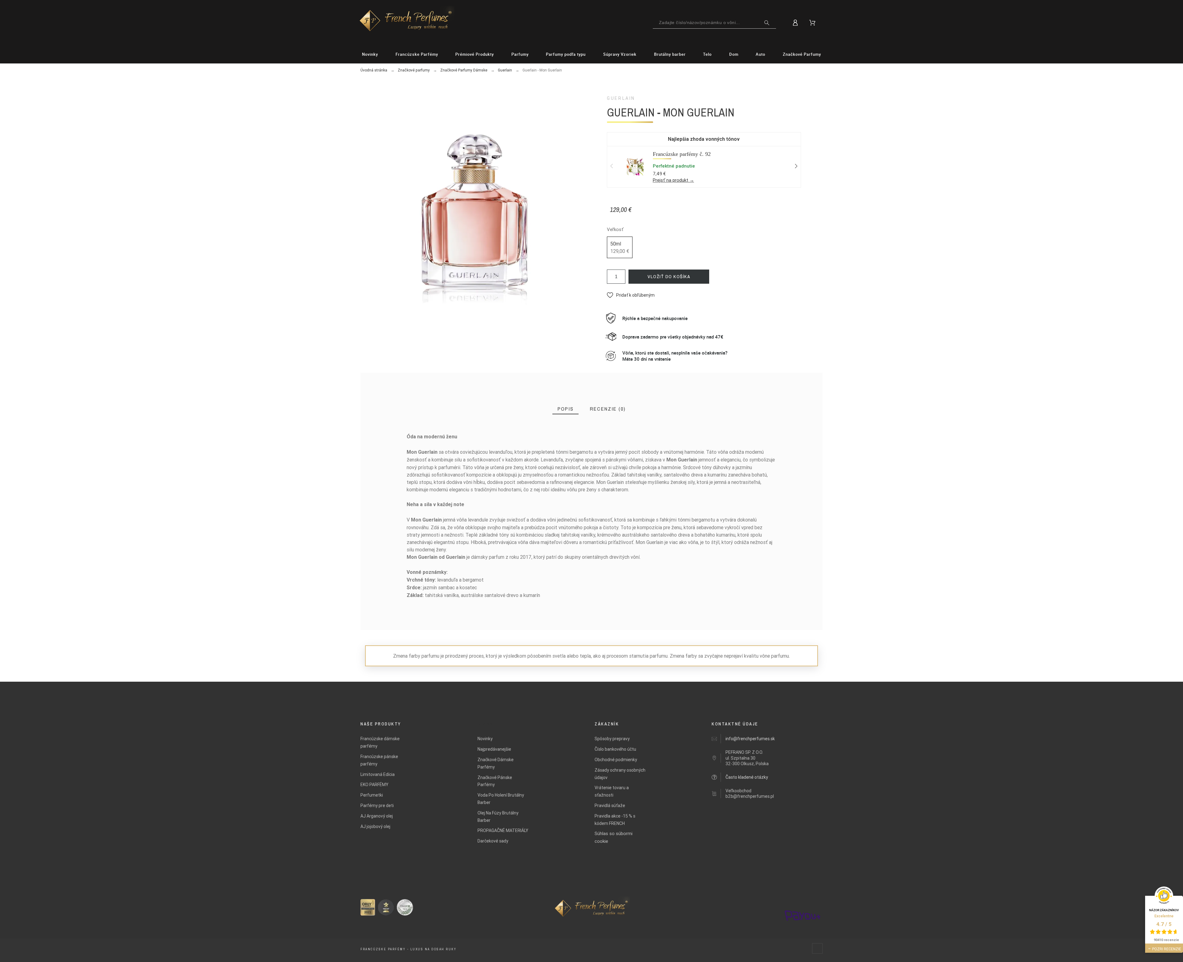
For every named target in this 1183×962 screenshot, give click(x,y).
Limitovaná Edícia (377, 774)
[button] (631, 295)
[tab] (565, 409)
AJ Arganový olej (376, 816)
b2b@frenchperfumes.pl (750, 796)
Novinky (485, 738)
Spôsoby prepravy (612, 738)
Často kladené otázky (747, 777)
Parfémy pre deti (377, 805)
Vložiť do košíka (669, 276)
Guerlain (621, 98)
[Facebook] (817, 948)
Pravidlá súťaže (610, 805)
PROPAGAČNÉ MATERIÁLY (503, 830)
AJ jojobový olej (375, 826)
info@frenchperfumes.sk (750, 738)
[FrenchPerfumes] (405, 21)
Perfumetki (371, 795)
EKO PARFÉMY (374, 784)
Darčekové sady (493, 841)
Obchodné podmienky (616, 759)
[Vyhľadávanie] (767, 23)
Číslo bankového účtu (615, 749)
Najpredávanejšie (494, 749)
